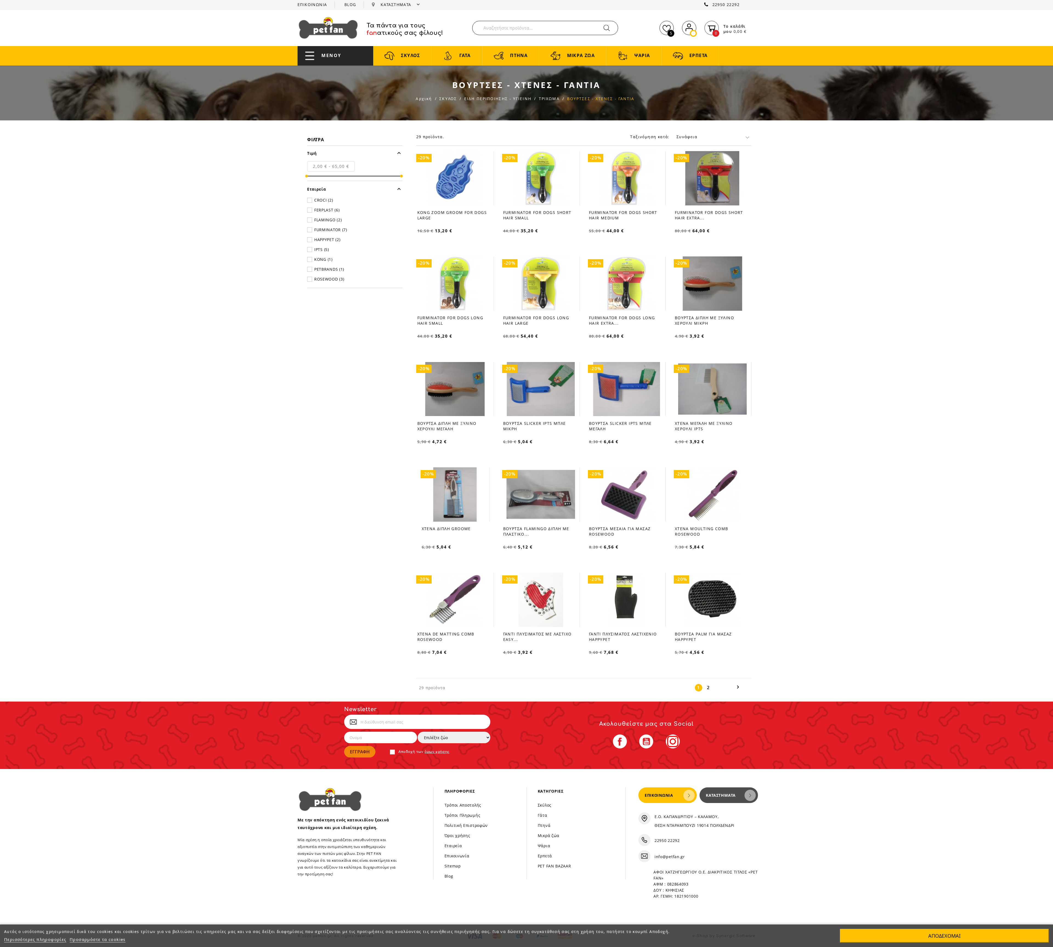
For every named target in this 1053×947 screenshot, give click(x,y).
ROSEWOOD (329, 279)
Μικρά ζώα (548, 835)
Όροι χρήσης (457, 835)
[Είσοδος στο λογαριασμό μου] (689, 27)
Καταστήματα (721, 795)
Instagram (673, 741)
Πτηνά (544, 825)
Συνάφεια (686, 136)
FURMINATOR (330, 229)
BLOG (350, 4)
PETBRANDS (329, 269)
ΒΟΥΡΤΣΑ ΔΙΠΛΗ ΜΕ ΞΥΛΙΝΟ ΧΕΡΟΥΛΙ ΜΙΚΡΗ (704, 320)
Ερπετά (545, 855)
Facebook (620, 741)
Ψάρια (544, 845)
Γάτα (542, 815)
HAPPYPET (327, 239)
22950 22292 (726, 4)
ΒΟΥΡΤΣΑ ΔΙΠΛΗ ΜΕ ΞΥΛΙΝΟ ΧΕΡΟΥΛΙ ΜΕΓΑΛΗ (447, 426)
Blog (449, 876)
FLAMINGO (328, 219)
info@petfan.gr (670, 856)
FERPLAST (326, 210)
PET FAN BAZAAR (554, 866)
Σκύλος (544, 805)
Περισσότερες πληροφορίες (35, 939)
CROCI (323, 200)
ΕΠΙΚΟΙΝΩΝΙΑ (312, 4)
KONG (323, 259)
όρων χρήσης (436, 752)
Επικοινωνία (457, 855)
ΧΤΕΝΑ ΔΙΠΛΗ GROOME (446, 528)
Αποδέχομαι (944, 935)
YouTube (646, 741)
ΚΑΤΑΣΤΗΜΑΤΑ (397, 4)
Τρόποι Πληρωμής (462, 815)
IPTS (321, 249)
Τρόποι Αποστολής (463, 805)
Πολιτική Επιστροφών (466, 825)
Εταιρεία (453, 845)
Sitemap (453, 866)
